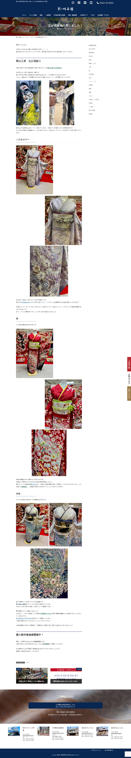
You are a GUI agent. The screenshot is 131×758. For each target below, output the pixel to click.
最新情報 (91, 52)
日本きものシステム (96, 750)
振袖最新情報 (92, 45)
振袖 (90, 60)
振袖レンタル (92, 63)
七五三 (91, 96)
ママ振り (91, 106)
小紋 (90, 67)
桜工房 (91, 56)
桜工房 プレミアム (87, 728)
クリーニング (92, 81)
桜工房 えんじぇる (117, 728)
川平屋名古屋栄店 (58, 728)
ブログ (27, 662)
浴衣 (90, 78)
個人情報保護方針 (109, 750)
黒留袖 (91, 114)
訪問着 (91, 85)
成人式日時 (92, 49)
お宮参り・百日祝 (94, 99)
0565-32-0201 (67, 712)
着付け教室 (92, 110)
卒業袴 (91, 103)
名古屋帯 (91, 74)
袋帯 (90, 92)
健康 (90, 88)
